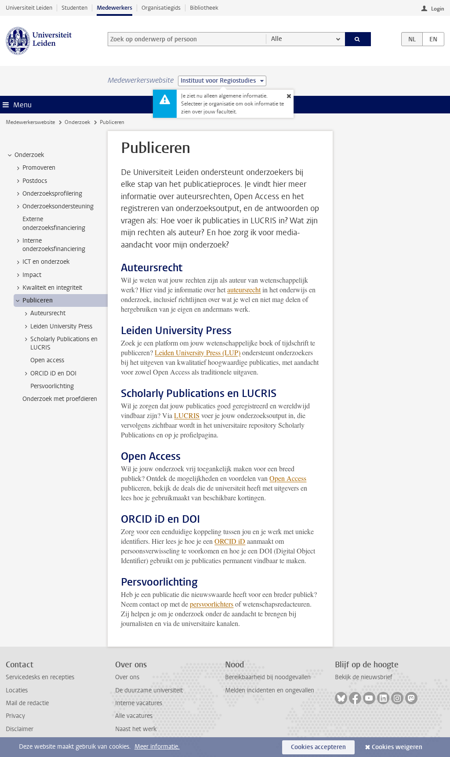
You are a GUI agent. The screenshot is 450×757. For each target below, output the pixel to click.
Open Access (287, 478)
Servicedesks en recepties (40, 677)
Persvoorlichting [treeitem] (52, 386)
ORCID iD (229, 541)
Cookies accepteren (318, 747)
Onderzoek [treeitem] (29, 155)
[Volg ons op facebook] (355, 698)
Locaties (17, 690)
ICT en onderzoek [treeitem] (45, 262)
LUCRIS (187, 415)
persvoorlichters (211, 603)
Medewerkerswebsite (30, 122)
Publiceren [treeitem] (37, 300)
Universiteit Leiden (29, 7)
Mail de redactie (27, 703)
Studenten (74, 7)
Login (437, 8)
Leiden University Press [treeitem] (61, 326)
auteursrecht (244, 289)
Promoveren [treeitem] (38, 168)
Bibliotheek (204, 7)
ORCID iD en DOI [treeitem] (53, 373)
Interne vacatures (138, 703)
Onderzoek (77, 122)
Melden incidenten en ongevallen (269, 690)
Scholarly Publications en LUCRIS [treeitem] (64, 343)
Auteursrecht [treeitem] (47, 313)
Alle (276, 39)
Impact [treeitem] (31, 275)
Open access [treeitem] (47, 360)
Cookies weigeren (397, 747)
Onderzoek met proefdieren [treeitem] (59, 399)
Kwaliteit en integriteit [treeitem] (52, 288)
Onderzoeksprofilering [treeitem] (52, 193)
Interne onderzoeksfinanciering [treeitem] (53, 245)
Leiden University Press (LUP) (197, 352)
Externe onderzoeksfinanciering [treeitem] (53, 223)
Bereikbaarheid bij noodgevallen (268, 677)
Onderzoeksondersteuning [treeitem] (58, 206)
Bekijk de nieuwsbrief (363, 677)
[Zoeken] (358, 39)
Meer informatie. (157, 746)
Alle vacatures (133, 716)
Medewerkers (114, 7)
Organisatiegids (161, 7)
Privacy (15, 716)
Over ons (127, 677)
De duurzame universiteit (149, 690)
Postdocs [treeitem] (34, 181)
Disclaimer (19, 729)
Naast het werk (135, 729)
